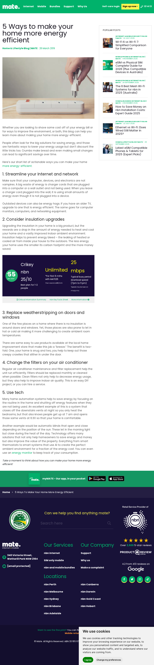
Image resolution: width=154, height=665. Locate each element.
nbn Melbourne (53, 592)
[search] (109, 523)
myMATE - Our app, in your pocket (63, 479)
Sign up (130, 6)
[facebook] (124, 580)
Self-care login (111, 6)
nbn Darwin (88, 592)
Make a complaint (92, 568)
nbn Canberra (90, 584)
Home (6, 492)
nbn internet (52, 553)
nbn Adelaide (52, 613)
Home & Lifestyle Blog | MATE (19, 48)
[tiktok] (148, 580)
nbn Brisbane (52, 606)
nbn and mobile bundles (59, 568)
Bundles (55, 6)
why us (82, 6)
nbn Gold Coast (91, 599)
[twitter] (132, 580)
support (69, 6)
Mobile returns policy (77, 633)
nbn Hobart (88, 606)
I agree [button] (88, 660)
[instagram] (140, 580)
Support (86, 553)
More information (79, 299)
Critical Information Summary (32, 299)
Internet (28, 6)
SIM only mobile (54, 560)
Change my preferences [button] (109, 660)
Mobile (41, 6)
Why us (85, 560)
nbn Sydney (51, 599)
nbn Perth (50, 584)
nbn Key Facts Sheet (59, 299)
